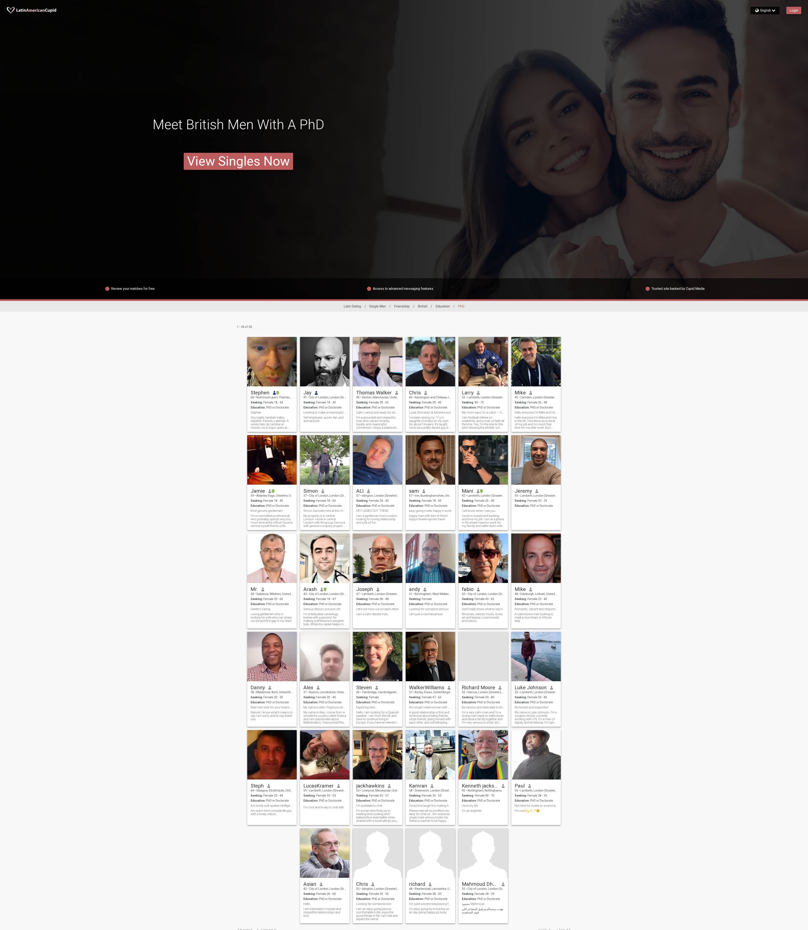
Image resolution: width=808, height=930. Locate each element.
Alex (308, 688)
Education (443, 306)
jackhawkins (370, 786)
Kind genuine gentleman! (267, 510)
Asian (309, 884)
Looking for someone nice (373, 904)
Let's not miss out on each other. (377, 609)
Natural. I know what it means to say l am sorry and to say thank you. (272, 716)
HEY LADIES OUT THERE (372, 510)
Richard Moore (478, 688)
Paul (520, 786)
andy (414, 589)
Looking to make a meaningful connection (324, 412)
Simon (310, 491)
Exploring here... (366, 707)
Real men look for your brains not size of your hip (272, 707)
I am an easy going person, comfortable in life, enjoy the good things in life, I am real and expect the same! (377, 914)
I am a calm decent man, (372, 614)
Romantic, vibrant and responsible (536, 609)
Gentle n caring (260, 609)
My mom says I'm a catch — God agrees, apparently (483, 412)
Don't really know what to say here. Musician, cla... (483, 609)
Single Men (377, 306)
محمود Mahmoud (473, 904)
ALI (360, 491)
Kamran (418, 786)
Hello (306, 904)
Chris (415, 393)
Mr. (254, 589)
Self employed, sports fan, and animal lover (323, 419)
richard (417, 884)
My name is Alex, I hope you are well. (324, 707)
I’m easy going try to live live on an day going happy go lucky (429, 910)
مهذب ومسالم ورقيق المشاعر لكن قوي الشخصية (483, 910)
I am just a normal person (426, 614)
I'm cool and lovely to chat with (323, 807)
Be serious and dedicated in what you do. (483, 707)
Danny (258, 688)
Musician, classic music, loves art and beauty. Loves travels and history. (482, 617)
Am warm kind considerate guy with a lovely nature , (271, 812)
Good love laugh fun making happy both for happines (430, 805)
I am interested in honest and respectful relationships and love (322, 912)
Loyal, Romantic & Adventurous (430, 412)
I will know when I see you (478, 510)
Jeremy (523, 491)
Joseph (364, 589)
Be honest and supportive (531, 707)
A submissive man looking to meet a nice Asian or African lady (534, 617)
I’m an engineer (472, 810)
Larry (467, 393)
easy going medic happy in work (430, 510)
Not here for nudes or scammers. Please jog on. (536, 805)
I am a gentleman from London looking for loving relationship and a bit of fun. (376, 519)
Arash (310, 589)
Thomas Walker (374, 393)
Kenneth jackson (480, 786)
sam (414, 491)
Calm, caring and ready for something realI (377, 412)
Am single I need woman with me (430, 707)
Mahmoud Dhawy (480, 884)
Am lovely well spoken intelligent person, (272, 805)
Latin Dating (352, 306)
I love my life (470, 805)
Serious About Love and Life (321, 609)
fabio (467, 589)
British (422, 306)
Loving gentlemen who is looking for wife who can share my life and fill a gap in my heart (271, 617)
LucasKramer (318, 786)
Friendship (402, 306)
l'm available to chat (369, 805)
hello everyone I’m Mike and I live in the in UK (536, 412)
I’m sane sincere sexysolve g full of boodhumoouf (430, 904)
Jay (307, 393)
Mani (467, 491)
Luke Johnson (531, 688)
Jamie (258, 491)
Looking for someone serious (429, 609)
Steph (257, 786)
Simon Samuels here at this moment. (324, 510)
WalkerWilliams (426, 688)
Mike (520, 393)
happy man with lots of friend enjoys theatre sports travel (428, 517)
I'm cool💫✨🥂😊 (527, 810)
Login (794, 10)
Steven (364, 688)
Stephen (260, 393)
